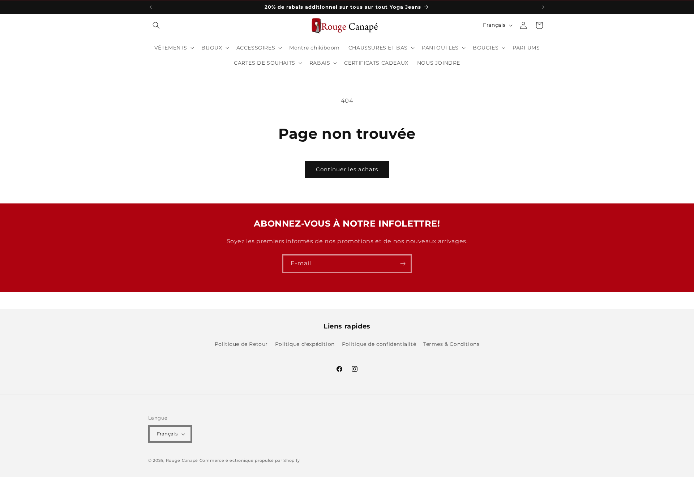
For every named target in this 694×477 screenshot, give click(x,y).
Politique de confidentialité (379, 344)
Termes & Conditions (451, 344)
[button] (156, 25)
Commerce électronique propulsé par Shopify (250, 460)
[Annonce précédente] (151, 7)
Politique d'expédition (305, 344)
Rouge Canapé (183, 460)
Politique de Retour (241, 344)
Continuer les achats (347, 169)
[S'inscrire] (403, 263)
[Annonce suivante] (543, 7)
